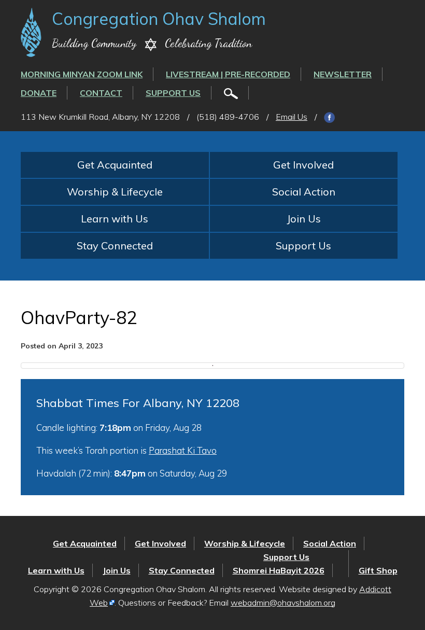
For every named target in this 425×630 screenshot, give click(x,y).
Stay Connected (115, 245)
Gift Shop (378, 570)
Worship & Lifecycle (115, 191)
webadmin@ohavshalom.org (283, 602)
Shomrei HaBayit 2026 (278, 570)
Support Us (173, 93)
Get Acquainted (114, 164)
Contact (101, 93)
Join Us (304, 218)
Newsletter (343, 74)
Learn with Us (114, 218)
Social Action (303, 191)
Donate (38, 93)
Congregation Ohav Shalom (159, 18)
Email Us (291, 116)
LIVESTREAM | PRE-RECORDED (228, 74)
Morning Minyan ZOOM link (82, 74)
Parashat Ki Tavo (183, 450)
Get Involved (303, 164)
